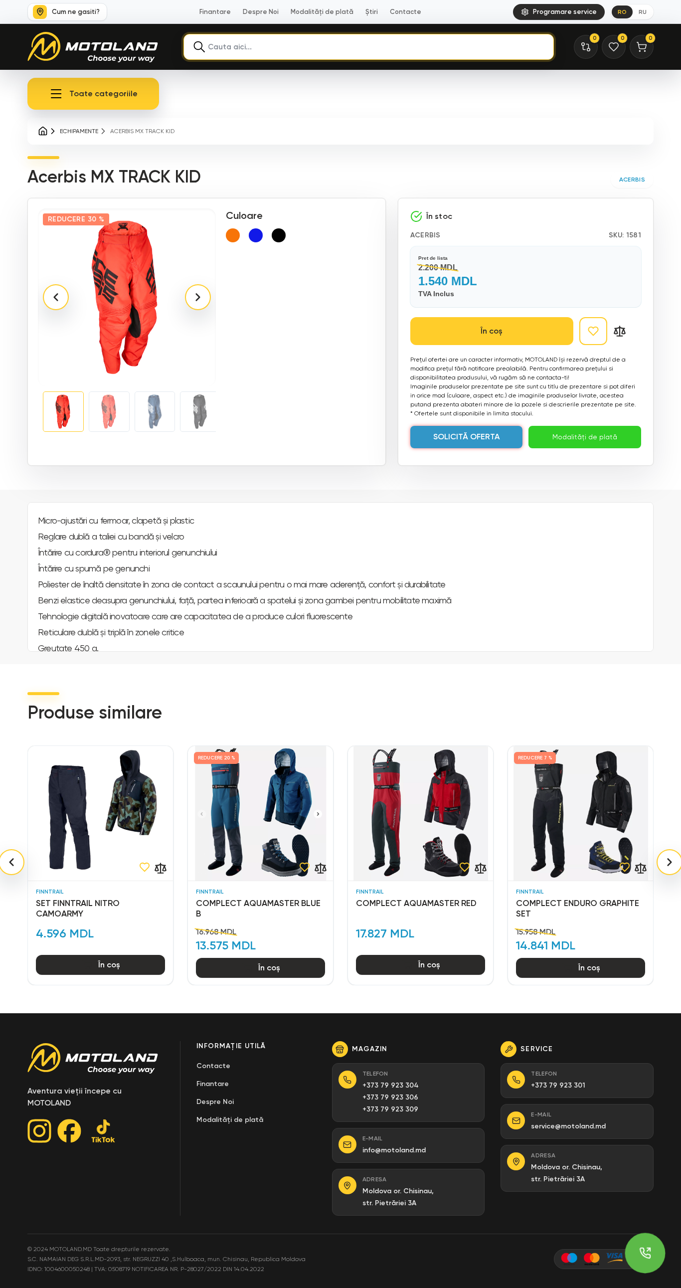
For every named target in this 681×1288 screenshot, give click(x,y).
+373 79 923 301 (558, 1085)
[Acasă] (43, 131)
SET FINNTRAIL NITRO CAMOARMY (78, 908)
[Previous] (56, 297)
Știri (371, 11)
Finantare (215, 11)
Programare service (565, 11)
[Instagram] (39, 1131)
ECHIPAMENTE (79, 131)
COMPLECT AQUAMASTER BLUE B (258, 908)
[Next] (198, 297)
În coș (492, 331)
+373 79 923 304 (390, 1085)
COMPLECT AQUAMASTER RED (416, 903)
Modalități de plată (322, 11)
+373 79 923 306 (390, 1097)
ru (643, 11)
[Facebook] (69, 1131)
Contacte (405, 11)
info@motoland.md (394, 1150)
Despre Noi (261, 11)
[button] (93, 94)
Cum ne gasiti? (76, 11)
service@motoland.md (568, 1126)
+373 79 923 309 (390, 1109)
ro (622, 11)
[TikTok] (103, 1131)
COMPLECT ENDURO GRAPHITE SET (577, 908)
